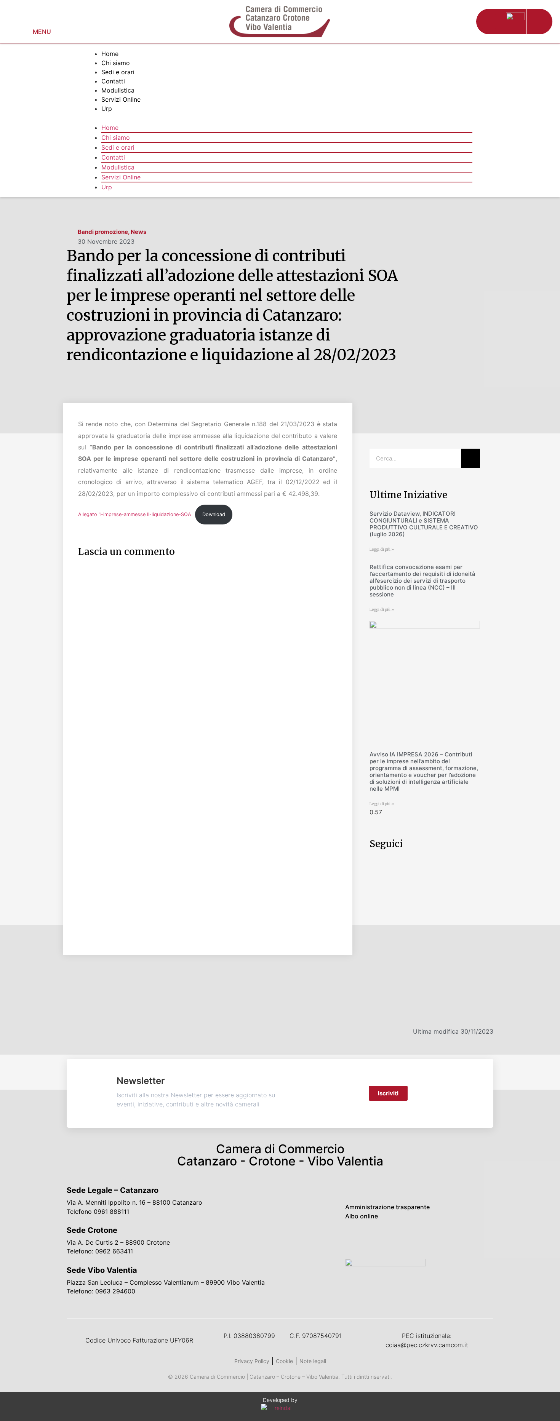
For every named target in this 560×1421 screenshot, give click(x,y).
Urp (106, 108)
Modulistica (117, 90)
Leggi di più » (382, 549)
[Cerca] (470, 458)
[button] (489, 21)
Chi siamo (115, 63)
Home (109, 54)
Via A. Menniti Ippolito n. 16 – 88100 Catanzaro (134, 1202)
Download (213, 514)
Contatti (113, 81)
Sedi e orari (117, 72)
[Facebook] (356, 1239)
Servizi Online (121, 99)
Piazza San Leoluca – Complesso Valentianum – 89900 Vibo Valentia (166, 1282)
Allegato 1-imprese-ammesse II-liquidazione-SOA (134, 514)
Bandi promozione (103, 231)
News (138, 231)
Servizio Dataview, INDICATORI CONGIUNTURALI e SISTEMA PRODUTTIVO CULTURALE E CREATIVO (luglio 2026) (424, 524)
